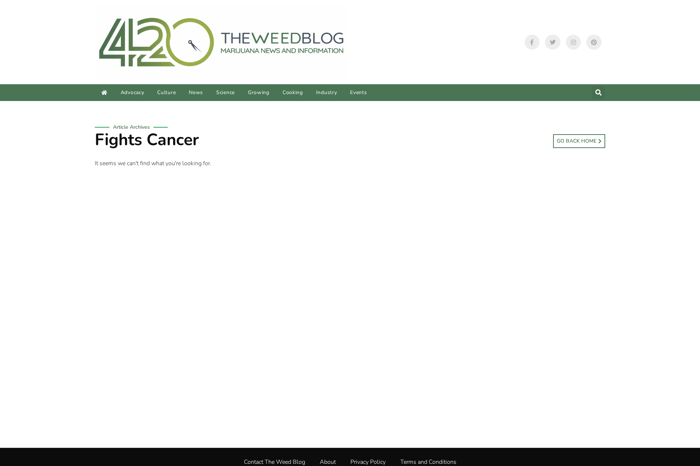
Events (358, 92)
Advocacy (132, 92)
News (196, 92)
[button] (598, 92)
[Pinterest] (594, 42)
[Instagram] (573, 42)
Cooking (293, 92)
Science (225, 92)
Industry (326, 92)
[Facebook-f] (532, 42)
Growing (258, 92)
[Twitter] (552, 42)
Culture (166, 92)
